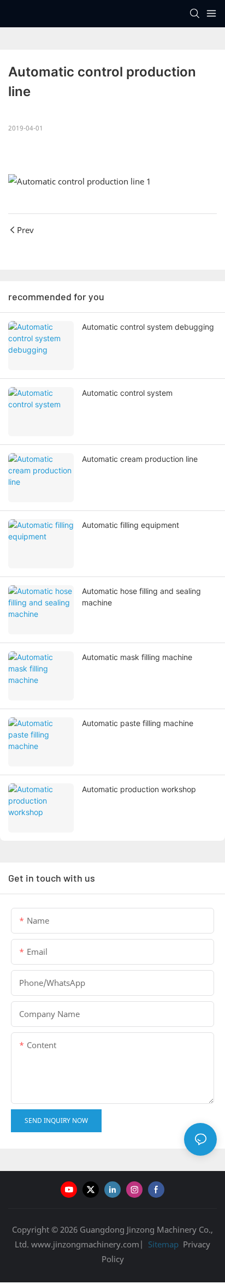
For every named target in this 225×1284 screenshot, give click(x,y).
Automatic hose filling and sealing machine (141, 596)
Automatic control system (127, 392)
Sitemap (162, 1244)
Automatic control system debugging (148, 326)
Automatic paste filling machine (137, 723)
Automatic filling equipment (130, 525)
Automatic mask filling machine (137, 657)
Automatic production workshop (139, 789)
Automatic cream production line (140, 458)
